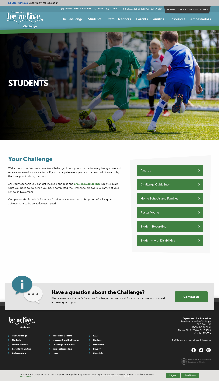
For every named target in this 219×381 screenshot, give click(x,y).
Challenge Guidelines (155, 184)
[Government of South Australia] (196, 361)
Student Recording (153, 226)
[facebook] (193, 350)
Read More (190, 375)
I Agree (172, 375)
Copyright (98, 353)
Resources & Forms (62, 336)
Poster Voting (150, 212)
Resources (177, 19)
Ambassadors (200, 19)
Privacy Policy (26, 376)
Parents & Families (150, 19)
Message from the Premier (78, 9)
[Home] (25, 19)
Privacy (97, 349)
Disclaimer (98, 344)
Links (55, 353)
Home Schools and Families (159, 198)
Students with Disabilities (158, 240)
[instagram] (208, 350)
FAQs (95, 336)
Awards (146, 170)
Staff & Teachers (119, 19)
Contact (114, 9)
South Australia (18, 2)
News (100, 9)
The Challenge (72, 19)
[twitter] (201, 350)
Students (94, 19)
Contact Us (191, 297)
